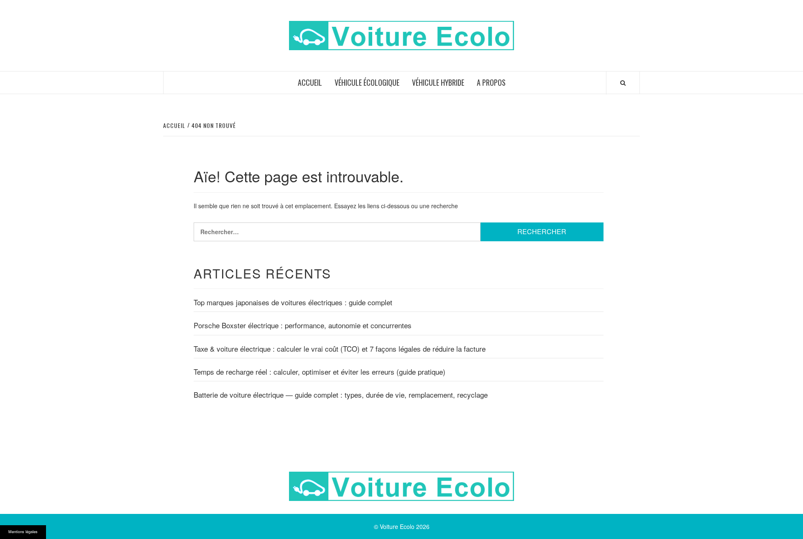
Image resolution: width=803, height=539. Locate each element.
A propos (491, 82)
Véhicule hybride (438, 82)
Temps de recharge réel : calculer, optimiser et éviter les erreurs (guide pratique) (319, 372)
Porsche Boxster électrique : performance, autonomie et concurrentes (303, 325)
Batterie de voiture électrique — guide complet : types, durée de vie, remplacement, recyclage (341, 395)
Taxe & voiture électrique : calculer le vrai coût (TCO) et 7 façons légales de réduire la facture (340, 349)
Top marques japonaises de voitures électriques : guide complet (293, 302)
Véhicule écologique (367, 82)
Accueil (310, 82)
